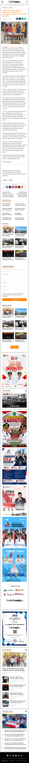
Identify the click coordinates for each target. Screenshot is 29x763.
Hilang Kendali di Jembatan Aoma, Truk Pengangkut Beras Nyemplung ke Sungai (20, 259)
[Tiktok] (19, 187)
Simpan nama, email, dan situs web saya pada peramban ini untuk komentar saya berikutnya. (13, 295)
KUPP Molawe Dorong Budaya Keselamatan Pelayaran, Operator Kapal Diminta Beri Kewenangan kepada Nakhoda (18, 701)
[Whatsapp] (25, 19)
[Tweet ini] (20, 19)
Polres (10, 180)
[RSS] (22, 187)
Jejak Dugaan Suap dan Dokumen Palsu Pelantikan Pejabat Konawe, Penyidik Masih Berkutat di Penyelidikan (13, 400)
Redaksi (12, 760)
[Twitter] (10, 187)
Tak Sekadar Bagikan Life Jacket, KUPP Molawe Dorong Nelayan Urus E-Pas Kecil (20, 235)
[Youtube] (16, 187)
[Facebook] (7, 187)
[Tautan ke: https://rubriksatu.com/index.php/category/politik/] (26, 391)
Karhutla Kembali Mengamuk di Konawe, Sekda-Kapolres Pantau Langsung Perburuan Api (8, 259)
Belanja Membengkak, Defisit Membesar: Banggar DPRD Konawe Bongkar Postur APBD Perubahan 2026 (8, 247)
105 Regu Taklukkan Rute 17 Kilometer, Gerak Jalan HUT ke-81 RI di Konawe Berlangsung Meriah (7, 209)
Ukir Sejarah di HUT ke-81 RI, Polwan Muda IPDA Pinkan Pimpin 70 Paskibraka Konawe (15, 748)
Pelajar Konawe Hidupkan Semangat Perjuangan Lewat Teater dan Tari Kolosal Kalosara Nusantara (15, 743)
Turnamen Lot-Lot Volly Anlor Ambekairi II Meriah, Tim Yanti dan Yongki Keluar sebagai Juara (20, 204)
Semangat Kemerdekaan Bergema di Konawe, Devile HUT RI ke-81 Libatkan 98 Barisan (20, 214)
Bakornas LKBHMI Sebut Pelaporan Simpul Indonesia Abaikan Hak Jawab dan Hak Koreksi (20, 247)
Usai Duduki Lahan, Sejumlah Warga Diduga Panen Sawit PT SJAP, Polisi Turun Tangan (7, 218)
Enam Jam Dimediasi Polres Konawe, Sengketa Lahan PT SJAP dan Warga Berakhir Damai (7, 235)
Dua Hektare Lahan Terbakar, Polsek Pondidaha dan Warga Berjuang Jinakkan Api (20, 209)
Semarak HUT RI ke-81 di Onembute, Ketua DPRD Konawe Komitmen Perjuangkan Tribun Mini (15, 731)
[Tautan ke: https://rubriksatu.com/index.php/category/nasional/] (26, 650)
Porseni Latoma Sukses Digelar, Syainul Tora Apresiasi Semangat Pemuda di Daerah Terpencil (8, 204)
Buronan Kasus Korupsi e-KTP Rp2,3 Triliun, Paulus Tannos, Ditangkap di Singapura (8, 193)
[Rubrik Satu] (14, 1)
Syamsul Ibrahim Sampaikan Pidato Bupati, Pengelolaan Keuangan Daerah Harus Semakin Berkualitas (20, 218)
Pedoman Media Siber (21, 760)
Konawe (5, 180)
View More (14, 347)
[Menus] (2, 2)
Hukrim (7, 19)
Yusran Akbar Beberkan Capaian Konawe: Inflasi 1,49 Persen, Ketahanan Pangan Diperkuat (7, 214)
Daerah (3, 19)
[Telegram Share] (22, 19)
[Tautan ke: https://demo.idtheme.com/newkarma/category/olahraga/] (26, 711)
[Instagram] (13, 187)
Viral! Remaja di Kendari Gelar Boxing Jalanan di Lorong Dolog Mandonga (21, 193)
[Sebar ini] (17, 19)
